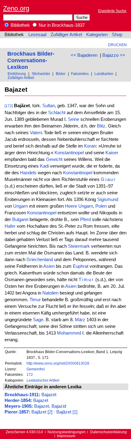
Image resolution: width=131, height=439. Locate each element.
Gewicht (54, 159)
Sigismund (107, 199)
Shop (117, 34)
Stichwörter (41, 74)
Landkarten (103, 74)
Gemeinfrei (36, 369)
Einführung (17, 74)
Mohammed (69, 333)
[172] (9, 106)
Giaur (108, 179)
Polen (101, 206)
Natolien (50, 293)
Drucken (117, 45)
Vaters (36, 132)
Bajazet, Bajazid (50, 406)
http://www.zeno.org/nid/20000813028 (58, 363)
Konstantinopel (69, 152)
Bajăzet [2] (41, 412)
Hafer (10, 226)
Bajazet (48, 394)
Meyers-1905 (18, 406)
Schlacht (57, 112)
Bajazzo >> (113, 55)
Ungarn (20, 206)
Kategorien (97, 34)
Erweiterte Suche (112, 11)
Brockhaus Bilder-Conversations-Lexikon (31, 60)
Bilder (61, 74)
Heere (71, 206)
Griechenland (40, 259)
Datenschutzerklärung (108, 432)
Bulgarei (20, 219)
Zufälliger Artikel (66, 34)
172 (30, 374)
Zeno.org (16, 8)
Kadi (44, 166)
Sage (38, 319)
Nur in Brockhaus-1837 (61, 25)
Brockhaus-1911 (22, 394)
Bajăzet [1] (66, 412)
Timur (86, 279)
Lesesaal (37, 34)
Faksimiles (80, 74)
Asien (49, 266)
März (80, 319)
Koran (90, 146)
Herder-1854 (17, 400)
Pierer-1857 (17, 412)
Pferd (85, 219)
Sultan (48, 105)
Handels (28, 172)
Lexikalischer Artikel (43, 380)
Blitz (101, 126)
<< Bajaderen (84, 55)
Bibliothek (19, 25)
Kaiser (111, 152)
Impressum (66, 436)
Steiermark (79, 246)
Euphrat (80, 266)
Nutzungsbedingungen (67, 432)
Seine (73, 119)
